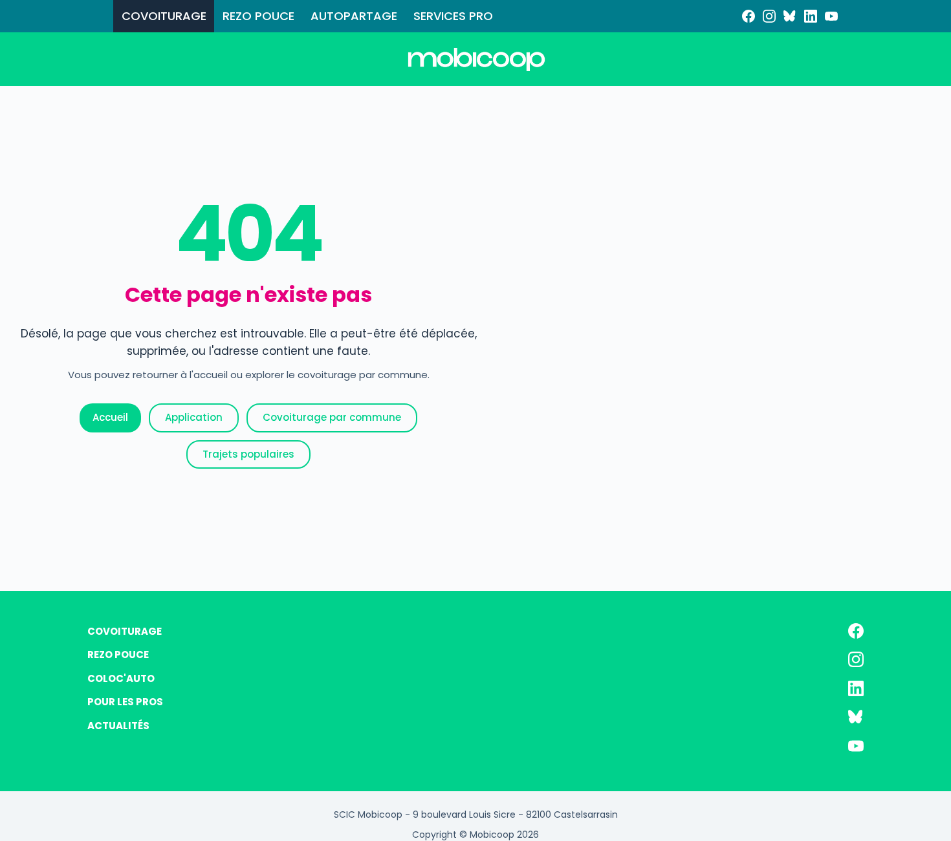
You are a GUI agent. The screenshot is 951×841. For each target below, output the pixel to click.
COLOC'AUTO (121, 678)
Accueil (110, 417)
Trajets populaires (248, 454)
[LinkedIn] (810, 16)
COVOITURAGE (164, 16)
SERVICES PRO (453, 16)
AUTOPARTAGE (354, 16)
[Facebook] (748, 16)
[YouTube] (831, 16)
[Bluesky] (789, 16)
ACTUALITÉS (118, 725)
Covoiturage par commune (332, 417)
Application (194, 417)
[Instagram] (769, 16)
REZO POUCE (258, 16)
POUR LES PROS (125, 701)
